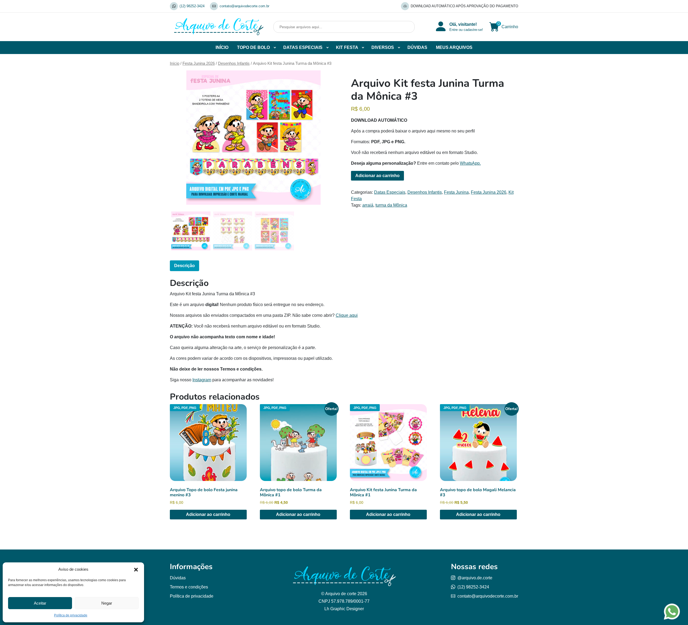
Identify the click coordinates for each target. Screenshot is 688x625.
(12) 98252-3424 (192, 6)
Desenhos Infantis (234, 63)
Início (174, 63)
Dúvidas (178, 578)
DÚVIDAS (417, 47)
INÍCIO (222, 47)
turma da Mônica (391, 205)
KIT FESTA (347, 47)
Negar (106, 603)
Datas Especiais (389, 192)
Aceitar (40, 603)
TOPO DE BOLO (253, 47)
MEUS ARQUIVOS (454, 47)
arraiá (367, 205)
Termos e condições (189, 587)
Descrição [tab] (184, 265)
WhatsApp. (470, 163)
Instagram (201, 380)
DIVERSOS (382, 47)
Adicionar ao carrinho (377, 175)
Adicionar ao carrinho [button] (208, 514)
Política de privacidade (70, 615)
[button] (136, 569)
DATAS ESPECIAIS (302, 47)
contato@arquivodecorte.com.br (244, 6)
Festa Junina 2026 (198, 63)
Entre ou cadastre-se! (466, 30)
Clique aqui (347, 315)
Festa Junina (456, 192)
